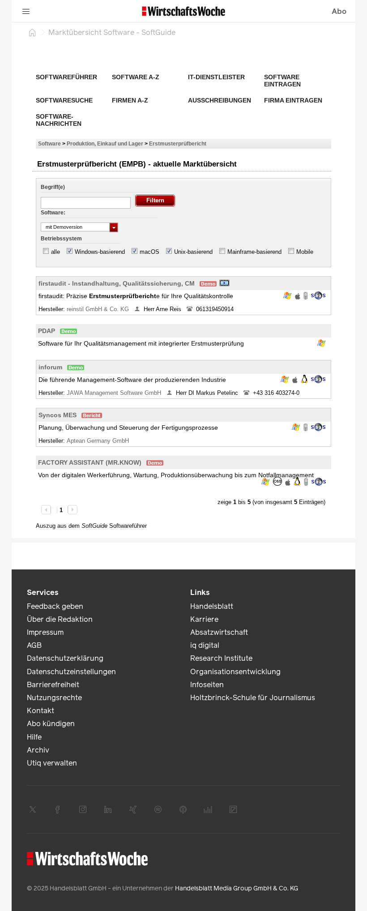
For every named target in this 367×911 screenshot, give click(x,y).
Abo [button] (339, 11)
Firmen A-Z (130, 100)
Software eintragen (282, 80)
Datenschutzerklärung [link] (65, 658)
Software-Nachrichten (58, 120)
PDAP (46, 330)
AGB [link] (34, 645)
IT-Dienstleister (216, 77)
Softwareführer (66, 77)
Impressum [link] (45, 632)
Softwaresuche (64, 100)
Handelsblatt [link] (211, 606)
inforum (50, 367)
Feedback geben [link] (55, 606)
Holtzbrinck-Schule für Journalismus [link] (252, 698)
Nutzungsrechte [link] (54, 698)
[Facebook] (57, 809)
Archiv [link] (38, 750)
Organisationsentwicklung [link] (235, 672)
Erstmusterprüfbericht (177, 143)
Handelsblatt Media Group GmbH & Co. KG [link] (236, 888)
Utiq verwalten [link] (52, 763)
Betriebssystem (61, 238)
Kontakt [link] (40, 711)
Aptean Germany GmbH (99, 440)
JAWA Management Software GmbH (115, 392)
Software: (53, 213)
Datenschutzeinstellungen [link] (71, 672)
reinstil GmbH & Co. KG (99, 309)
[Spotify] (158, 809)
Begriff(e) (53, 187)
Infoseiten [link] (207, 685)
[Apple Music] (183, 809)
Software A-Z (135, 77)
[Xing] (133, 809)
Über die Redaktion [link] (60, 619)
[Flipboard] (233, 809)
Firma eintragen (293, 100)
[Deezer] (208, 809)
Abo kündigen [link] (51, 724)
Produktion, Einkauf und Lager (105, 143)
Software (49, 143)
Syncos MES (57, 415)
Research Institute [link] (221, 658)
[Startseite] (32, 32)
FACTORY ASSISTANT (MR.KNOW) (89, 462)
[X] (32, 809)
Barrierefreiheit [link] (53, 685)
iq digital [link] (204, 645)
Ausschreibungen (219, 100)
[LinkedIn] (107, 809)
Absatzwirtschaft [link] (219, 632)
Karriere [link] (204, 619)
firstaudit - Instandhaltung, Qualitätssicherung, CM (116, 283)
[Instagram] (82, 809)
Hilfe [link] (34, 737)
